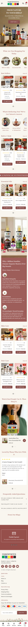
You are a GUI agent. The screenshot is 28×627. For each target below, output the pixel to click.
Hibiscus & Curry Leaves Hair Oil (20, 380)
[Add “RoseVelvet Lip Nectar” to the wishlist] (19, 339)
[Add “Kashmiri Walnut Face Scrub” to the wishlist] (6, 339)
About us (3, 578)
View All (25, 73)
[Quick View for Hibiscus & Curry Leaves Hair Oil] (22, 373)
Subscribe (21, 612)
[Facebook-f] (2, 566)
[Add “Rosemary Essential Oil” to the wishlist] (19, 86)
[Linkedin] (10, 566)
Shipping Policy (5, 592)
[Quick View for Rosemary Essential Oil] (22, 86)
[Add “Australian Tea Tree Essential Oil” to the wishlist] (6, 194)
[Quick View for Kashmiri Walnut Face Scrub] (9, 339)
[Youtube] (17, 566)
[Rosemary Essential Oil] (21, 82)
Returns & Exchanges (6, 596)
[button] (21, 99)
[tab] (14, 499)
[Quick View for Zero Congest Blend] (22, 194)
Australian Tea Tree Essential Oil (7, 201)
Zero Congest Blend (21, 200)
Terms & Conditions (6, 594)
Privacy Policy (4, 589)
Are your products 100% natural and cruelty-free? (12, 498)
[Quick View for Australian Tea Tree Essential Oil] (9, 194)
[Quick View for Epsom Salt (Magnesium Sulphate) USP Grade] (9, 86)
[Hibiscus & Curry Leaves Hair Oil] (21, 369)
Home (2, 576)
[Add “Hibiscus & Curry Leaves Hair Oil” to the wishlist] (19, 373)
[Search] (23, 3)
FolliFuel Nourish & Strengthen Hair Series (7, 381)
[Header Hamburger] (2, 3)
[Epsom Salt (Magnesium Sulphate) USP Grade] (7, 82)
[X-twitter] (13, 566)
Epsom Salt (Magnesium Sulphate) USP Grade (7, 93)
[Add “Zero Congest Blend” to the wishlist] (19, 194)
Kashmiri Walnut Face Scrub (7, 345)
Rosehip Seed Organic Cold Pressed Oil (20, 156)
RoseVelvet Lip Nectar (20, 345)
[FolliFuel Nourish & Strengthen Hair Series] (7, 369)
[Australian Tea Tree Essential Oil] (7, 190)
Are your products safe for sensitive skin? (13, 508)
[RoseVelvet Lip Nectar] (21, 334)
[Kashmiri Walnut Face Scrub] (7, 334)
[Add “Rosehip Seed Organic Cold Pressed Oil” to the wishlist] (19, 149)
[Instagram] (6, 566)
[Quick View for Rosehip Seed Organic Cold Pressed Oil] (22, 149)
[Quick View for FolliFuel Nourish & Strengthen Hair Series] (9, 373)
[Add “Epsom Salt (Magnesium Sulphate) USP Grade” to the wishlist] (6, 86)
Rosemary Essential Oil (21, 93)
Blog (2, 581)
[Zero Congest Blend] (21, 190)
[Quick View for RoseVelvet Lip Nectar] (22, 339)
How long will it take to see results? (11, 504)
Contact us (4, 583)
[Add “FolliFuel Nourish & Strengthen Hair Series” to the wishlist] (6, 373)
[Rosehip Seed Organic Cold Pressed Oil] (21, 144)
